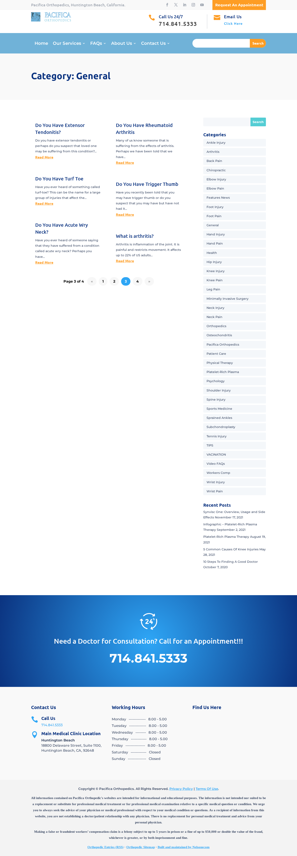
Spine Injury (216, 399)
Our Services (67, 44)
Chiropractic (216, 170)
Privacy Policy (181, 789)
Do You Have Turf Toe (59, 179)
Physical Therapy (220, 363)
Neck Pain (214, 317)
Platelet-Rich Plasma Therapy (226, 537)
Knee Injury (216, 271)
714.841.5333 (52, 725)
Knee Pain (215, 280)
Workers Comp (218, 473)
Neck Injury (215, 308)
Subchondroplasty (221, 427)
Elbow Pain (215, 188)
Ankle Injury (216, 143)
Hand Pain (215, 243)
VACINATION (216, 454)
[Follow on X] (175, 4)
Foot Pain (214, 216)
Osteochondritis (219, 335)
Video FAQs (216, 464)
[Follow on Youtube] (202, 4)
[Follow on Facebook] (167, 4)
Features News (218, 198)
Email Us (233, 16)
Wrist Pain (215, 491)
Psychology (216, 381)
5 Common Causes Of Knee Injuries (231, 549)
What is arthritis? (135, 236)
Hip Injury (214, 262)
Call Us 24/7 (171, 16)
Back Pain (214, 161)
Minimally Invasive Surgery (228, 299)
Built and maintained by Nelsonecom (184, 847)
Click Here (233, 23)
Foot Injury (215, 207)
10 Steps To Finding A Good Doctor (230, 562)
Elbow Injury (216, 179)
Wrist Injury (216, 482)
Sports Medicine (219, 409)
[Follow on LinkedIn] (184, 4)
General (213, 225)
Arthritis (213, 152)
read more (44, 157)
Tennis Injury (217, 436)
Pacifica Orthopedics (223, 344)
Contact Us (153, 44)
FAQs (96, 44)
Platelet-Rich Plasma (223, 372)
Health (212, 253)
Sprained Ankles (219, 418)
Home (41, 44)
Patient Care (216, 354)
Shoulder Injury (219, 390)
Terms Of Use (207, 789)
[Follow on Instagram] (193, 4)
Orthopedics (216, 326)
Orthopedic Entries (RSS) (105, 847)
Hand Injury (216, 234)
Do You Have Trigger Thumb (147, 184)
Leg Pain (213, 289)
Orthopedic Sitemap (140, 847)
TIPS (210, 445)
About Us (121, 44)
